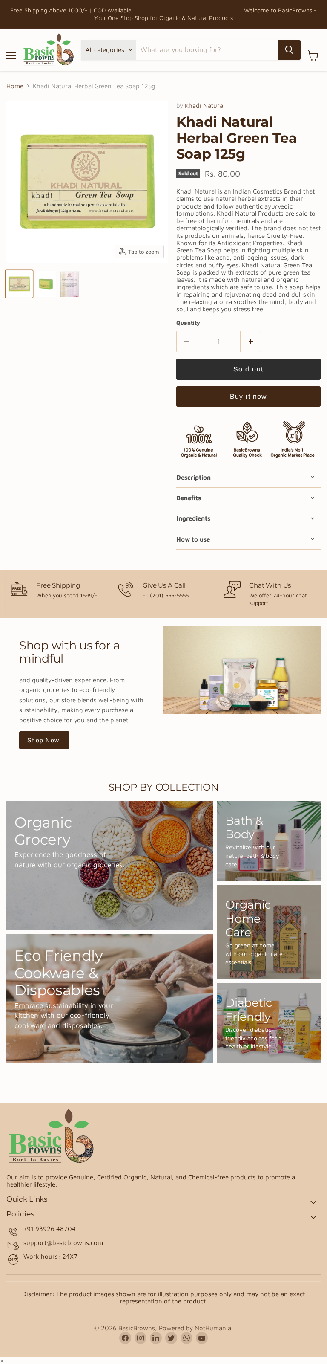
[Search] (289, 50)
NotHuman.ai (214, 1328)
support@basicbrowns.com (63, 1242)
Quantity (188, 323)
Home (14, 86)
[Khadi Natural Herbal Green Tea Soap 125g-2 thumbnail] (46, 284)
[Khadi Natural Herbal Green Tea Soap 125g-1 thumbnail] (19, 284)
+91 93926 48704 (49, 1228)
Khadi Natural (204, 105)
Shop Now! (44, 740)
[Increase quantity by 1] (251, 341)
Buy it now (248, 396)
